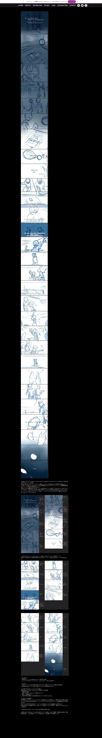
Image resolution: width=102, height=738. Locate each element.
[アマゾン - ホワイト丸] (86, 5)
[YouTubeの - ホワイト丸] (82, 5)
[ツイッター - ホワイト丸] (78, 5)
